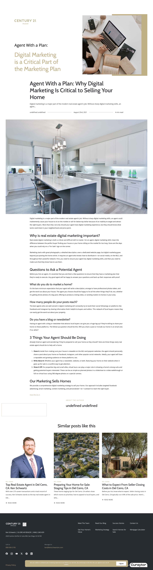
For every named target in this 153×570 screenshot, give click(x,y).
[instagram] (12, 554)
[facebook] (7, 554)
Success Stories (118, 523)
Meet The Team (83, 523)
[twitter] (22, 554)
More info (72, 564)
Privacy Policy (11, 565)
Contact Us (134, 523)
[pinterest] (27, 554)
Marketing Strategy (102, 530)
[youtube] (17, 554)
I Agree (121, 563)
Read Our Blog (100, 523)
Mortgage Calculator (137, 530)
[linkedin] (31, 554)
